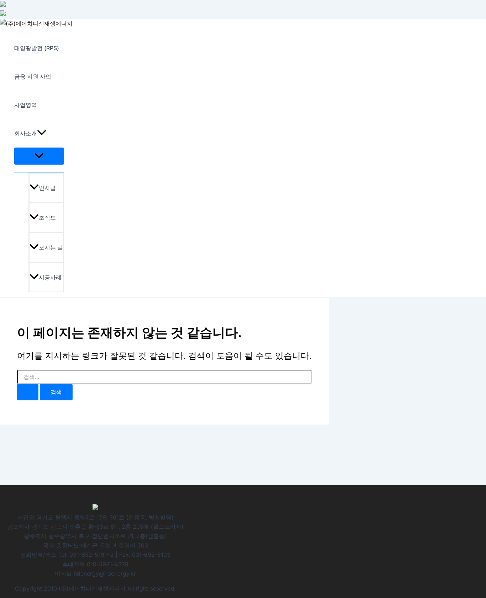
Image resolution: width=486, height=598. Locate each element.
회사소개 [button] (25, 133)
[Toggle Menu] (39, 156)
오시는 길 (51, 247)
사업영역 (25, 104)
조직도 (47, 217)
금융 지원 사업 (32, 76)
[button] (41, 133)
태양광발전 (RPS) (36, 48)
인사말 (47, 187)
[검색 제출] (27, 392)
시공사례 (50, 277)
